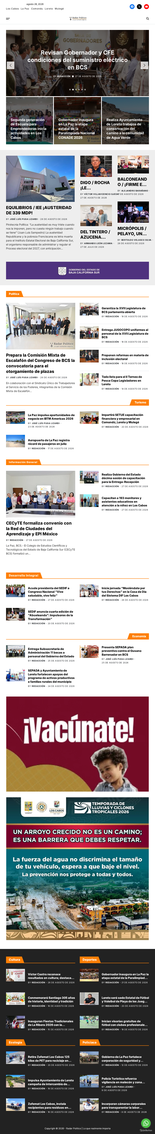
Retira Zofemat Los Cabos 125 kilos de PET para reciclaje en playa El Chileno (49, 1060)
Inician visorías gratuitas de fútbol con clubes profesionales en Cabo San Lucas (124, 1024)
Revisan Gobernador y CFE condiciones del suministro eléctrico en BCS (77, 60)
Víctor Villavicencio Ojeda (101, 194)
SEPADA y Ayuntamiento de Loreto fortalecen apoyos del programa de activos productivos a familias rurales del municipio (51, 676)
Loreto (49, 8)
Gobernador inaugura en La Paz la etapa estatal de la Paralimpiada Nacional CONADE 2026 (76, 129)
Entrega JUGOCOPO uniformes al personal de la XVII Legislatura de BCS (125, 333)
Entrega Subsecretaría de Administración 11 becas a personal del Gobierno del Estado (51, 652)
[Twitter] (139, 6)
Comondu (37, 8)
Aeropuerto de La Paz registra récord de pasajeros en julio (49, 442)
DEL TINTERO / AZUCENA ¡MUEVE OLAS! (95, 237)
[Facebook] (132, 6)
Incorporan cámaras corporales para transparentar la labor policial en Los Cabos (124, 1107)
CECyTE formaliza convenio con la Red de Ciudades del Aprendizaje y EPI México (39, 528)
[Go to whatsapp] (146, 1123)
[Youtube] (146, 6)
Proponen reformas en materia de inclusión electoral (125, 357)
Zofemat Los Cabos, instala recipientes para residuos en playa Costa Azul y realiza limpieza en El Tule (48, 1109)
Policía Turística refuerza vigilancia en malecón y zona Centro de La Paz (122, 1082)
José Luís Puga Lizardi (24, 219)
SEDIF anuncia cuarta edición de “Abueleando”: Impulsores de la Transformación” (50, 615)
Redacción (63, 76)
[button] (70, 89)
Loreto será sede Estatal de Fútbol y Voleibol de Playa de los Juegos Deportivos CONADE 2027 (125, 1001)
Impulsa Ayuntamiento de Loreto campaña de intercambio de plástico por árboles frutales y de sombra (51, 1086)
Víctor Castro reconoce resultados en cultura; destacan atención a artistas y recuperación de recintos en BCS (51, 979)
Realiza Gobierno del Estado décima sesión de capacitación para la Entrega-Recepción (123, 478)
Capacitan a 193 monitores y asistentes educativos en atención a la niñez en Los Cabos (124, 501)
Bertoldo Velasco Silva (136, 240)
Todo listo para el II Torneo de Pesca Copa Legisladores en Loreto (122, 380)
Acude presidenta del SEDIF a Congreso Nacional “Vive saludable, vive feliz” (48, 591)
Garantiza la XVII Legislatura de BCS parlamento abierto (124, 310)
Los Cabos (12, 8)
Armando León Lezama (98, 243)
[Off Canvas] (8, 19)
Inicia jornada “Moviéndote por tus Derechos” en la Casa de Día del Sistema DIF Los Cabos (124, 591)
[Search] (147, 18)
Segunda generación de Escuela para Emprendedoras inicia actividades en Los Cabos (28, 129)
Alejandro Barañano (134, 190)
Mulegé (59, 8)
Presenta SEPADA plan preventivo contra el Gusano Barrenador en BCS (121, 650)
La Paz (25, 8)
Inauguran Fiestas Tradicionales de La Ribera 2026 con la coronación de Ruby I (50, 1024)
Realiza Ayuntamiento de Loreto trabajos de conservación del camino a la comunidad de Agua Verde (125, 129)
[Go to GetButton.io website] (146, 1130)
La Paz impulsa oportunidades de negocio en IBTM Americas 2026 (51, 417)
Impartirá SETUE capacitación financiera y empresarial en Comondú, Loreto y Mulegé (122, 418)
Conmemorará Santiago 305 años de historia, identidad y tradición (51, 999)
